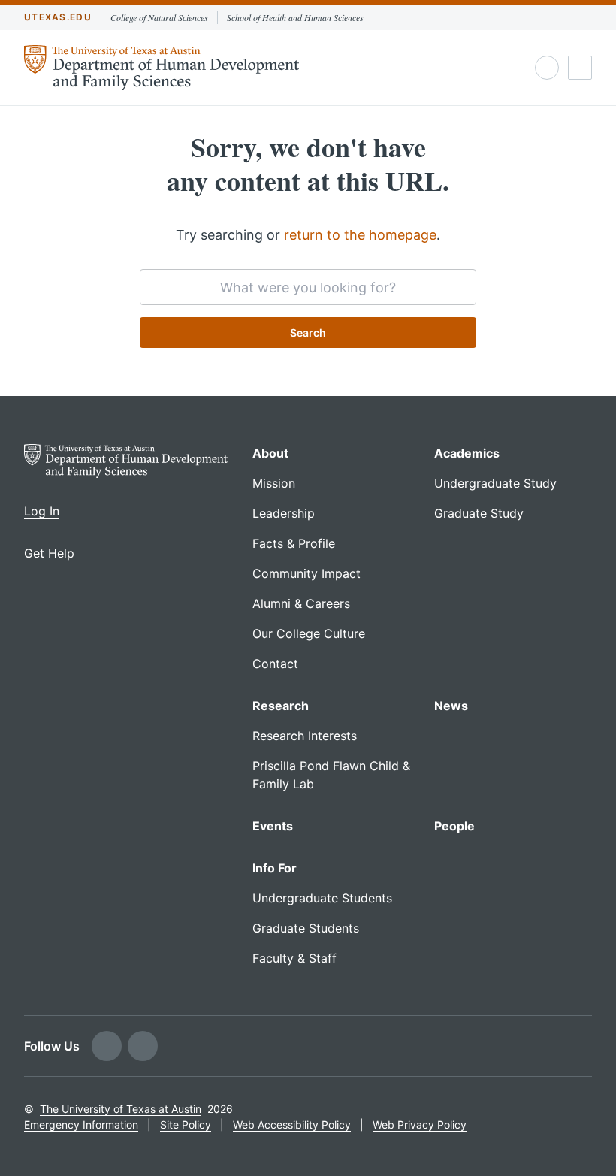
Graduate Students (305, 928)
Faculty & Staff (294, 958)
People (454, 825)
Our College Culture (308, 633)
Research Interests (304, 735)
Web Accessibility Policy (292, 1124)
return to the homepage (360, 235)
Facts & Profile (293, 543)
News (451, 705)
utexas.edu (58, 17)
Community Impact (306, 573)
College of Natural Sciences (159, 17)
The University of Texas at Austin (120, 1108)
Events (272, 825)
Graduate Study (479, 513)
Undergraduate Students (322, 897)
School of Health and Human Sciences (295, 17)
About (270, 453)
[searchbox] (308, 287)
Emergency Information (81, 1124)
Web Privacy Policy (420, 1124)
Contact (275, 663)
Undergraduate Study (495, 483)
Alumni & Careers (301, 603)
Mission (273, 483)
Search (308, 332)
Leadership (283, 513)
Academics (467, 453)
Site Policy (185, 1124)
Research (280, 705)
